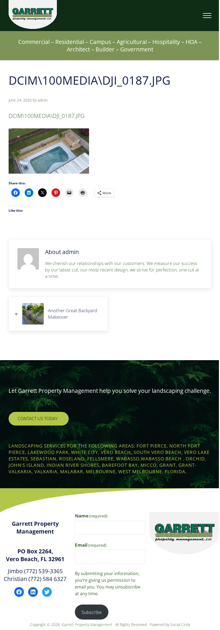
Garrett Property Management (87, 624)
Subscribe (92, 612)
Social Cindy (180, 624)
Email (91, 545)
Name (91, 516)
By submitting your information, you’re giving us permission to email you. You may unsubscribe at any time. (107, 584)
